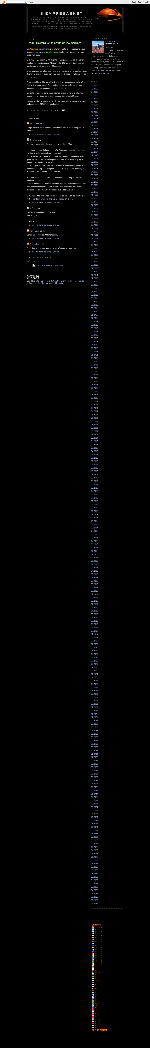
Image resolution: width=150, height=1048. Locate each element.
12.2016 (94, 518)
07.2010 (94, 262)
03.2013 (94, 368)
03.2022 (94, 727)
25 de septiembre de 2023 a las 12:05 (44, 238)
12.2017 (94, 558)
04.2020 (94, 651)
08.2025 (94, 863)
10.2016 (94, 511)
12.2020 (94, 677)
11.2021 (94, 714)
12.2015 (94, 478)
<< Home (31, 261)
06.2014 (94, 418)
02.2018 (94, 564)
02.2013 (94, 365)
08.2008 (94, 185)
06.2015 (94, 458)
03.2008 (94, 169)
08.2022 (94, 744)
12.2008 (94, 198)
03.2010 (94, 248)
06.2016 (94, 498)
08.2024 (94, 824)
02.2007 (94, 125)
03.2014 (94, 408)
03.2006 (94, 89)
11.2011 (94, 315)
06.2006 (94, 99)
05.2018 (94, 574)
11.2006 (94, 115)
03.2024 (94, 807)
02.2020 (94, 644)
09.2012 (94, 348)
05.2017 (94, 534)
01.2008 (94, 162)
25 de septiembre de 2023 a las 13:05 (44, 252)
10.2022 (94, 750)
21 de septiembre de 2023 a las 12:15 (44, 202)
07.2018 (94, 581)
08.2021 (94, 704)
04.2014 (94, 411)
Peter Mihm (34, 124)
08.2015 (94, 464)
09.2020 (94, 667)
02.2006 (94, 85)
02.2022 (94, 724)
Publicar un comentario (39, 257)
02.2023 (94, 764)
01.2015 (94, 441)
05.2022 (94, 734)
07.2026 (94, 900)
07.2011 (94, 302)
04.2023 (94, 770)
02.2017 (94, 524)
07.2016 (94, 501)
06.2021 (94, 697)
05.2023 (94, 774)
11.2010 (94, 275)
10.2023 (94, 790)
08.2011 (94, 305)
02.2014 (94, 405)
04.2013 (94, 371)
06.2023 (94, 777)
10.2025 (94, 870)
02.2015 (94, 445)
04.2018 (94, 571)
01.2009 (94, 202)
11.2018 (94, 594)
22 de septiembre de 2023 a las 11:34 (44, 225)
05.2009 (94, 215)
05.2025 (94, 854)
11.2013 (94, 395)
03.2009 (94, 208)
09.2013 (94, 388)
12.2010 (94, 278)
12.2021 (94, 717)
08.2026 (94, 903)
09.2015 (94, 468)
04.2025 (94, 850)
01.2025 (94, 840)
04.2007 (94, 132)
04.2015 (94, 451)
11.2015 (94, 474)
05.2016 (94, 494)
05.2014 (94, 415)
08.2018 (94, 584)
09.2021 (94, 707)
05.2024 (94, 814)
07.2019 (94, 621)
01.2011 (94, 282)
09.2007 (94, 149)
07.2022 (94, 741)
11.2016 (94, 514)
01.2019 (94, 601)
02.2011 (94, 285)
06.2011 (94, 298)
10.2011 (94, 311)
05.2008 (94, 175)
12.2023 (94, 797)
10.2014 (94, 431)
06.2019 (94, 617)
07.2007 (94, 142)
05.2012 (94, 335)
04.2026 (94, 890)
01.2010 (94, 242)
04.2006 (94, 92)
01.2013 (94, 361)
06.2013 (94, 378)
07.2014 (94, 421)
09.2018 (94, 587)
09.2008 (94, 188)
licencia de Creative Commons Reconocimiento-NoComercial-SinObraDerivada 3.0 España (55, 282)
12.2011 (94, 318)
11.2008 (94, 195)
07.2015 (94, 461)
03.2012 (94, 328)
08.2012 (94, 345)
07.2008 (94, 182)
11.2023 (94, 794)
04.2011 (94, 291)
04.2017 (94, 531)
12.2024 (94, 837)
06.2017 (94, 538)
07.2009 (94, 222)
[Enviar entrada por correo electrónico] (63, 110)
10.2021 (94, 711)
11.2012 (94, 355)
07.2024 (94, 820)
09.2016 (94, 508)
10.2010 (94, 272)
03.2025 (94, 847)
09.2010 (94, 268)
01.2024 (94, 800)
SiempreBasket (61, 13)
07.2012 (94, 341)
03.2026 (94, 887)
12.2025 (94, 877)
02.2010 (94, 245)
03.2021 (94, 687)
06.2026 (94, 897)
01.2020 (94, 641)
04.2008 (94, 172)
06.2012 (94, 338)
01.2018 (94, 561)
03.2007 (94, 129)
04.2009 (94, 212)
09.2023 (94, 787)
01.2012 (94, 321)
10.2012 (94, 351)
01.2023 (94, 760)
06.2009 (94, 218)
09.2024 (94, 827)
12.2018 (94, 597)
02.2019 (94, 604)
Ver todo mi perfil (100, 74)
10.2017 (94, 551)
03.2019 (94, 608)
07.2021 (94, 701)
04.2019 (94, 611)
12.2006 (94, 119)
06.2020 (94, 657)
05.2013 (94, 375)
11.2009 (94, 235)
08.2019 (94, 624)
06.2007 (94, 139)
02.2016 (94, 484)
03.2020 (94, 647)
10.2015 (94, 471)
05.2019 (94, 614)
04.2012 (94, 331)
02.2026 (94, 884)
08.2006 (94, 105)
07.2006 (94, 102)
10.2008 (94, 192)
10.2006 (94, 112)
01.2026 (94, 880)
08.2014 (94, 424)
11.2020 (94, 674)
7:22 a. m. (55, 111)
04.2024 (94, 810)
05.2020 (94, 654)
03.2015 (94, 448)
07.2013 (94, 381)
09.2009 (94, 228)
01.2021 (94, 681)
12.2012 (94, 358)
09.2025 (94, 867)
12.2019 (94, 637)
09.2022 (94, 747)
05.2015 (94, 454)
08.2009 (94, 225)
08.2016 (94, 504)
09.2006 (94, 109)
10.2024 (94, 830)
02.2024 (94, 804)
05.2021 (94, 694)
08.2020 (94, 664)
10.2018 (94, 591)
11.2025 (94, 874)
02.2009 (94, 205)
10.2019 (94, 631)
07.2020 (94, 661)
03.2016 (94, 488)
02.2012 (94, 325)
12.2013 (94, 398)
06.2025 (94, 857)
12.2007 (94, 158)
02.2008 (94, 165)
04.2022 (94, 730)
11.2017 (94, 554)
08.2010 (94, 265)
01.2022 (94, 721)
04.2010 (94, 252)
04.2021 (94, 691)
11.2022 (94, 754)
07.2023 (94, 780)
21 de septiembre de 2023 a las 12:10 (44, 134)
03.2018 (94, 568)
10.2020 (94, 671)
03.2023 (94, 767)
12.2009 (94, 238)
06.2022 (94, 737)
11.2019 (94, 634)
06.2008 (94, 178)
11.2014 (94, 435)
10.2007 (94, 152)
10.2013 (94, 391)
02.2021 (94, 684)
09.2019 (94, 627)
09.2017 (94, 548)
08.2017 (94, 544)
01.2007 (94, 122)
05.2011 (94, 295)
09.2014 (94, 428)
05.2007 (94, 135)
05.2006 (94, 95)
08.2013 (94, 385)
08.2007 (94, 145)
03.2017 (94, 528)
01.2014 (94, 401)
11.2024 (94, 834)
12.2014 (94, 438)
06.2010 (94, 258)
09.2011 (94, 308)
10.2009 (94, 232)
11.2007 (94, 155)
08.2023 (94, 784)
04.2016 (94, 491)
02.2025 (94, 844)
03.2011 (94, 288)
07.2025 (94, 860)
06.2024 (94, 817)
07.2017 (94, 541)
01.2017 (94, 521)
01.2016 (94, 481)
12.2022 (94, 757)
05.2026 (94, 893)
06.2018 (94, 578)
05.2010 (94, 255)
